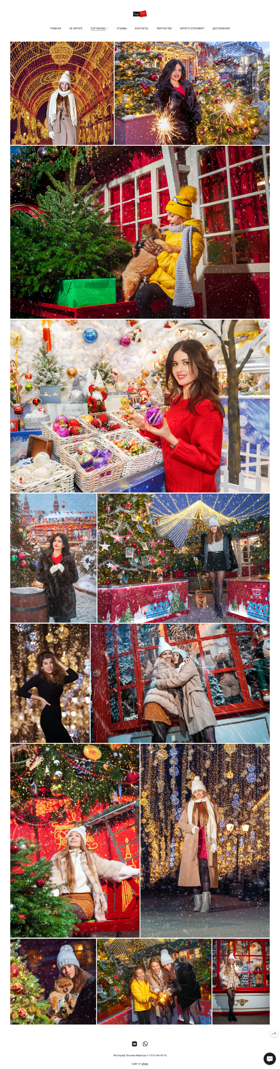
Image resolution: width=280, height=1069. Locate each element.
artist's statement (192, 28)
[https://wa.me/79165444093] (145, 1044)
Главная (55, 28)
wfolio (144, 1063)
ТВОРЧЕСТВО (164, 28)
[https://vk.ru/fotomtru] (134, 1044)
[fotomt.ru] (140, 13)
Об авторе (75, 28)
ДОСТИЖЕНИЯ (221, 28)
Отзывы (122, 28)
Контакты (141, 28)
